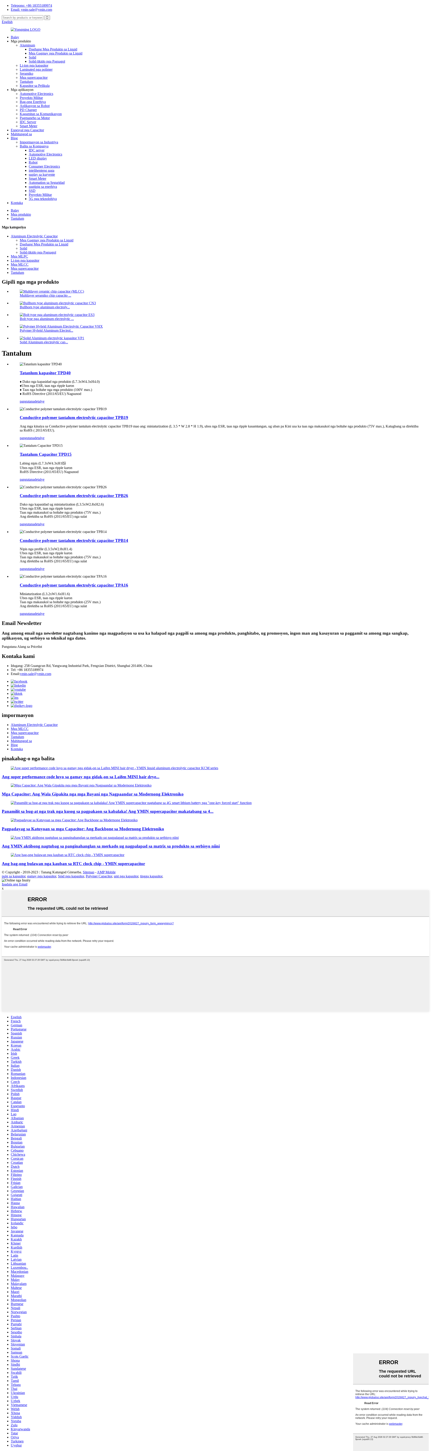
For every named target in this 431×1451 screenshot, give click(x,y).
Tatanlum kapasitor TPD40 (45, 372)
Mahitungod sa (21, 134)
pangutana (27, 401)
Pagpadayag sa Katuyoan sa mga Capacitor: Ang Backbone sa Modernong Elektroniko (83, 828)
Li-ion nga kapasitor (34, 65)
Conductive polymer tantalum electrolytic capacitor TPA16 (74, 585)
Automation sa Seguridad (47, 182)
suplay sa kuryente (42, 174)
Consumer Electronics (44, 166)
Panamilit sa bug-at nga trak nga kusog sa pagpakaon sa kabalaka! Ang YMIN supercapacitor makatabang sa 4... (107, 811)
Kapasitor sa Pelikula (35, 86)
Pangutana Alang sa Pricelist (22, 647)
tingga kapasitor (151, 876)
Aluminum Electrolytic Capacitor (34, 236)
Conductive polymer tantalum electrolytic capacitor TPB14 (74, 540)
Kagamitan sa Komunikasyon (41, 114)
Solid (32, 57)
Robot (33, 162)
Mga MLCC (20, 264)
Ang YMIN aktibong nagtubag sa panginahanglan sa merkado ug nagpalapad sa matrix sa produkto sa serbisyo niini (111, 846)
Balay (15, 37)
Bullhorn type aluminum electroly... (45, 307)
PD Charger (28, 110)
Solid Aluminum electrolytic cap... (44, 342)
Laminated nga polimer (36, 69)
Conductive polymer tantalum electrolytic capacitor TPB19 (74, 417)
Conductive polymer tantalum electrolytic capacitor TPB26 (74, 495)
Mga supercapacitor (34, 77)
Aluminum (27, 45)
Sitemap (88, 872)
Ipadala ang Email (14, 884)
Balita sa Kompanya (34, 146)
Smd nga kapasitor (71, 876)
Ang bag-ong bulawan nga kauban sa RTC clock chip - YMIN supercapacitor (73, 863)
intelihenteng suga (41, 170)
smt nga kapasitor (126, 876)
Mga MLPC (19, 256)
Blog (14, 138)
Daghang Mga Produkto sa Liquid (53, 49)
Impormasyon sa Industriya (39, 142)
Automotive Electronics (36, 94)
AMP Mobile (106, 872)
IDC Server (28, 122)
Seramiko (26, 73)
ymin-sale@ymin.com (35, 674)
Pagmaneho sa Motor (35, 118)
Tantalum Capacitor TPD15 (46, 454)
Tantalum (26, 81)
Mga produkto (21, 214)
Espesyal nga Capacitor (27, 130)
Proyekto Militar (31, 98)
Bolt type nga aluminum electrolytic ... (47, 319)
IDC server (36, 150)
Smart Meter (28, 126)
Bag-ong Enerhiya (33, 102)
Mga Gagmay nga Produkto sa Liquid (55, 53)
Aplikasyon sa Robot (35, 106)
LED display (38, 158)
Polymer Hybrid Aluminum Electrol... (46, 330)
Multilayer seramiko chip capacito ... (45, 295)
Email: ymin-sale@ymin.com (31, 9)
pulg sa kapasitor (13, 876)
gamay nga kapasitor (41, 876)
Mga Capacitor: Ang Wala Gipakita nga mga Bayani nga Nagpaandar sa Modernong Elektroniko (93, 794)
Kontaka (17, 203)
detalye (39, 401)
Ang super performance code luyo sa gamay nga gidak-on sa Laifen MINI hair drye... (80, 776)
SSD (32, 191)
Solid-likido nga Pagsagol (47, 61)
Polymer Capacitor (99, 876)
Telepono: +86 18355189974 (31, 5)
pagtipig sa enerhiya (43, 186)
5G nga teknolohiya (43, 199)
